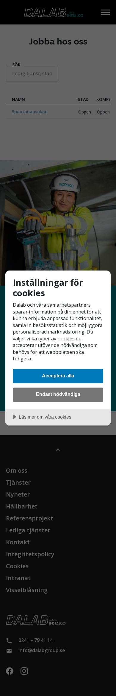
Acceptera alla (58, 375)
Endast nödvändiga (58, 394)
